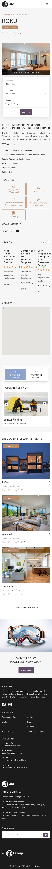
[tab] (15, 374)
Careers (30, 726)
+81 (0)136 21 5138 (11, 792)
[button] (47, 4)
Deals (4, 722)
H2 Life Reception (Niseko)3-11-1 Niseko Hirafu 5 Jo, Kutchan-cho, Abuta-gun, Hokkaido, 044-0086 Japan (23, 804)
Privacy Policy (7, 731)
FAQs (4, 726)
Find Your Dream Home (12, 744)
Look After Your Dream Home (14, 758)
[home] (8, 4)
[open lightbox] (26, 59)
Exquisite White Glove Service (14, 766)
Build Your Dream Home (12, 751)
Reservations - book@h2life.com (15, 796)
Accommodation (9, 717)
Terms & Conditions (35, 731)
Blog (29, 722)
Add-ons (30, 717)
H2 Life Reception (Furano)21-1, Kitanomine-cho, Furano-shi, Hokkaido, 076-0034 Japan (25, 816)
